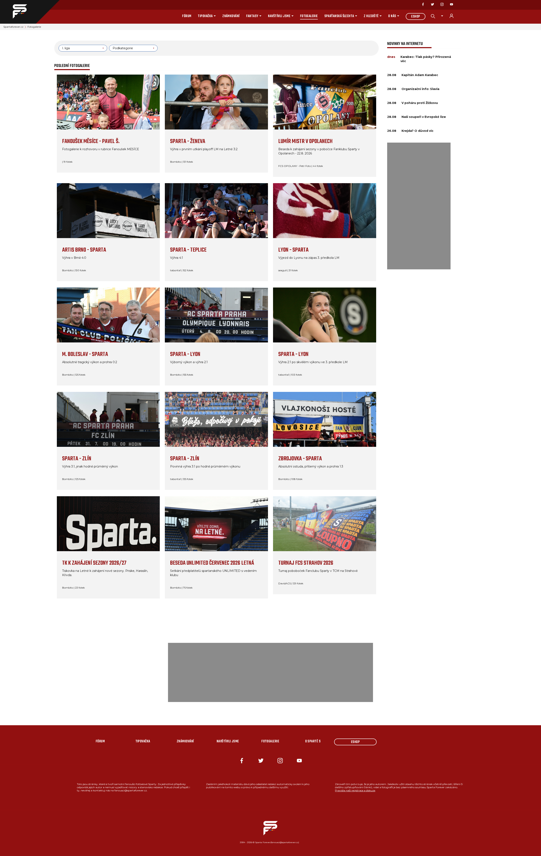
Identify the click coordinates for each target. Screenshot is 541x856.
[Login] (454, 16)
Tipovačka (205, 16)
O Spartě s (313, 741)
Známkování (231, 16)
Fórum (186, 16)
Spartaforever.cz (13, 26)
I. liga (66, 48)
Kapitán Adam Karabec (420, 75)
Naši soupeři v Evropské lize (424, 117)
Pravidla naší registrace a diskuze (355, 790)
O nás (392, 16)
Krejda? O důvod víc (417, 131)
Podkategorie (123, 48)
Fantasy (252, 16)
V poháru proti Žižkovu (420, 103)
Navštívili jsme (279, 16)
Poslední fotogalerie (72, 66)
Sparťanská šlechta (339, 16)
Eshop (415, 16)
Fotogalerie (309, 16)
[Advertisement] (419, 206)
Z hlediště (371, 16)
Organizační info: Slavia (420, 89)
